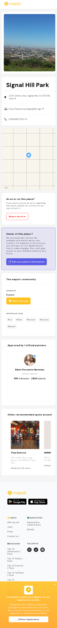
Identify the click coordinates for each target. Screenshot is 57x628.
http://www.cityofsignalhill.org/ (25, 109)
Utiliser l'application (28, 619)
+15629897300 (16, 119)
